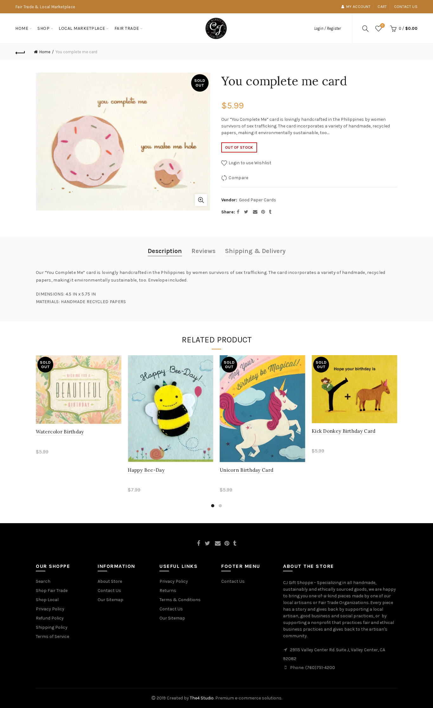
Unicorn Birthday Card (246, 470)
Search (43, 581)
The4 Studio (202, 698)
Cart (382, 6)
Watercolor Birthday (60, 432)
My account (358, 6)
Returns (167, 590)
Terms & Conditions (180, 599)
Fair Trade (126, 28)
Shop (43, 28)
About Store (110, 581)
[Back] (20, 52)
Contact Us (109, 590)
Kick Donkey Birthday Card (344, 431)
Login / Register (327, 28)
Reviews (203, 251)
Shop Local (47, 599)
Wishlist (382, 25)
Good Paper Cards (257, 200)
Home (21, 28)
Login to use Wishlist (249, 163)
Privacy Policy (50, 609)
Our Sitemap (110, 599)
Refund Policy (50, 618)
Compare (238, 177)
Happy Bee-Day (146, 470)
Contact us (405, 6)
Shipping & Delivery (255, 251)
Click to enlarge (201, 200)
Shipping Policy (52, 627)
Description (165, 251)
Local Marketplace (82, 28)
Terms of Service (52, 636)
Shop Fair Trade (52, 590)
